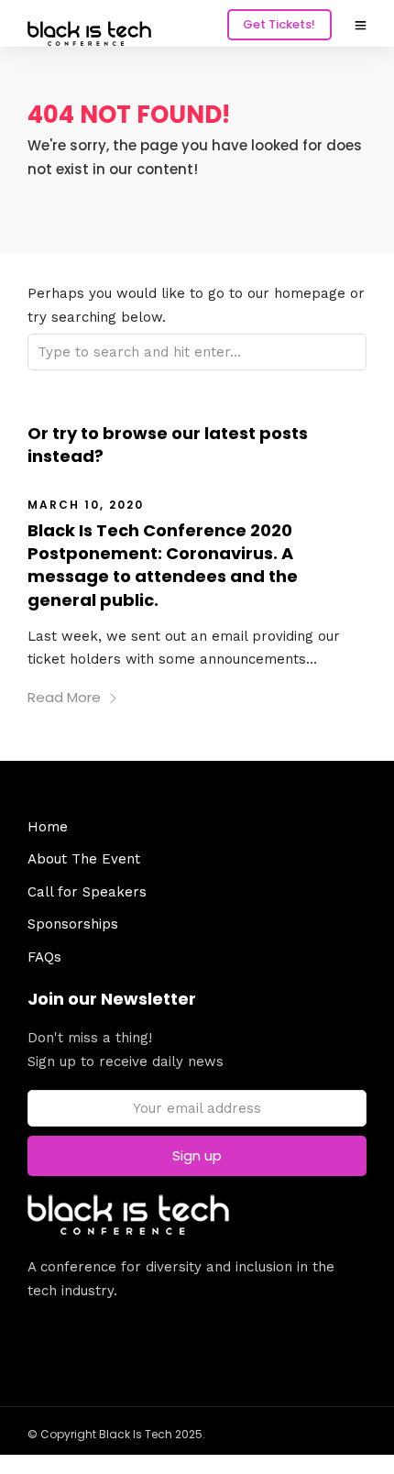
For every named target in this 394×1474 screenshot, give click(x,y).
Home (47, 827)
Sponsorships (72, 924)
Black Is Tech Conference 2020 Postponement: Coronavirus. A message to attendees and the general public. (162, 565)
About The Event (83, 859)
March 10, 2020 (85, 504)
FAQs (44, 957)
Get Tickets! (279, 24)
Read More (64, 697)
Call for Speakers (87, 892)
